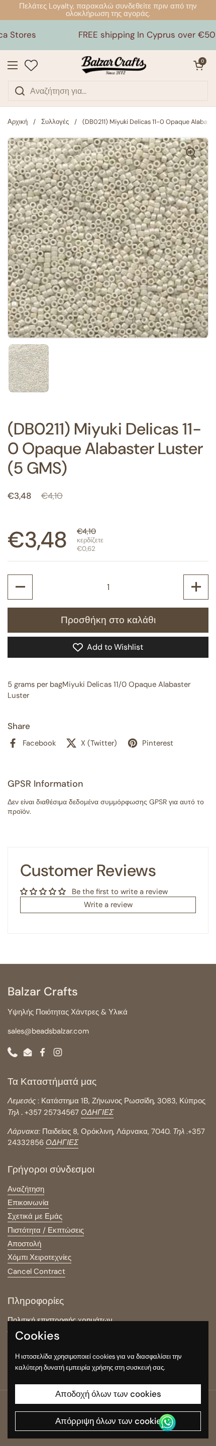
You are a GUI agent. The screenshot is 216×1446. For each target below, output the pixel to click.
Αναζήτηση (26, 1189)
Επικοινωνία (28, 1203)
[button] (198, 65)
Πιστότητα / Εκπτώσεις (46, 1230)
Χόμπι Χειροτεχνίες (39, 1257)
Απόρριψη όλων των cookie (108, 1420)
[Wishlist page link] (31, 65)
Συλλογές (55, 121)
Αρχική (18, 121)
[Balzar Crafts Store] (114, 65)
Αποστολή (24, 1244)
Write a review (108, 905)
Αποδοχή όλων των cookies (108, 1393)
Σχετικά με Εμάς (35, 1216)
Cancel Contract (36, 1271)
